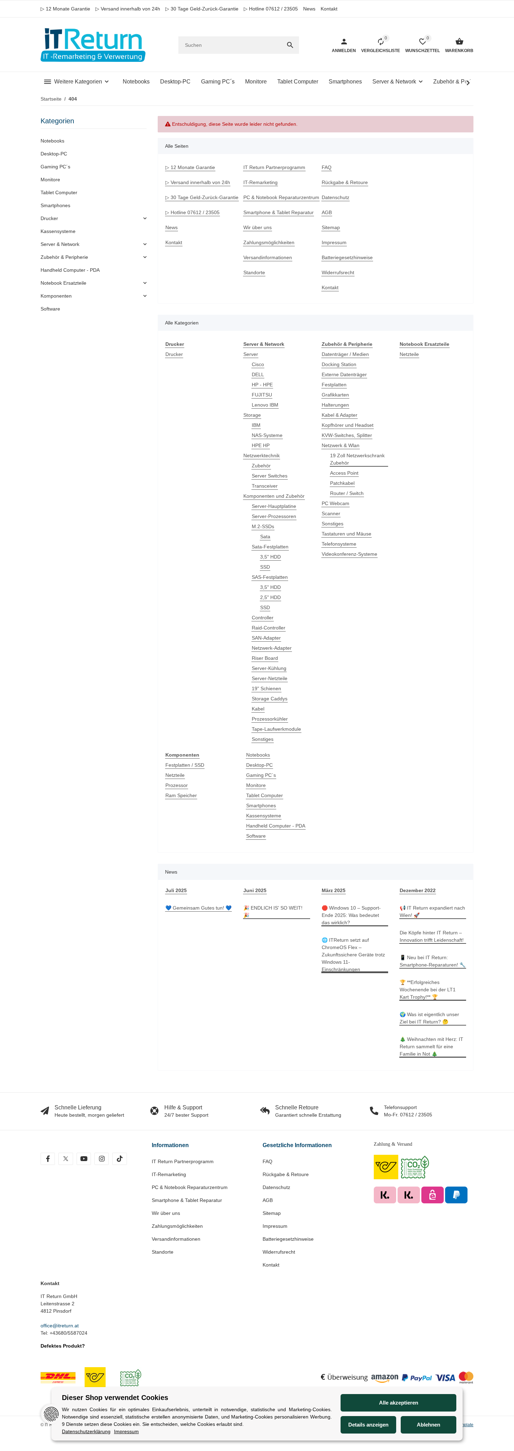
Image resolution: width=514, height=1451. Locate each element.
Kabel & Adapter (339, 415)
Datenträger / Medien (345, 354)
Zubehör (261, 465)
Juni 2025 (254, 890)
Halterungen (335, 405)
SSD (265, 567)
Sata (265, 536)
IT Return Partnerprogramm (183, 1161)
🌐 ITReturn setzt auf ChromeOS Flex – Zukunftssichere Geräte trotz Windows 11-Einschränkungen (353, 954)
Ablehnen (428, 1425)
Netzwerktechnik (261, 455)
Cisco (258, 364)
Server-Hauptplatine (274, 506)
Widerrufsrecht (279, 1252)
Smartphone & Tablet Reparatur (187, 1200)
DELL (258, 374)
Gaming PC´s (261, 775)
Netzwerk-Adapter (272, 648)
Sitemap (272, 1213)
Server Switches (269, 476)
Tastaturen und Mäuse (346, 534)
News (309, 9)
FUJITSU (262, 395)
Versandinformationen (176, 1239)
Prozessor (176, 785)
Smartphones (261, 805)
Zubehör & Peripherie (64, 257)
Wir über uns (166, 1213)
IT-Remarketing (169, 1174)
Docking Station (339, 364)
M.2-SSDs (263, 526)
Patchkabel (342, 483)
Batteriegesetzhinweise (288, 1239)
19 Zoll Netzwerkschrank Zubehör (357, 459)
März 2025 (333, 890)
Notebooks (258, 755)
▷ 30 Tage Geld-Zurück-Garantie (201, 9)
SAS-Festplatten (270, 577)
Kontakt (329, 9)
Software (256, 836)
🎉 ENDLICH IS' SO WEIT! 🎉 (272, 911)
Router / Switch (347, 493)
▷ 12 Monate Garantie (65, 9)
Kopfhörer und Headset (347, 425)
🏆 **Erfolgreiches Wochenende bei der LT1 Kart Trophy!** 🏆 (428, 989)
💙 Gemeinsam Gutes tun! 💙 (198, 908)
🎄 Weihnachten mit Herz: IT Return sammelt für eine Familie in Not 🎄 (431, 1046)
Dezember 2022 (418, 890)
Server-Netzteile (269, 678)
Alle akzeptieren (398, 1403)
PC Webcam (335, 503)
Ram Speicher (181, 795)
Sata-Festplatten (270, 546)
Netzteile (409, 354)
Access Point (344, 473)
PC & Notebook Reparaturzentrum (190, 1187)
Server (250, 354)
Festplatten (334, 384)
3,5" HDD (270, 557)
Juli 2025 (176, 890)
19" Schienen (266, 688)
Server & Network (60, 244)
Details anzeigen (368, 1425)
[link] (94, 218)
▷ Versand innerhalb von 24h (127, 9)
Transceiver (265, 486)
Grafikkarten (335, 395)
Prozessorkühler (270, 719)
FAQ (267, 1161)
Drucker (174, 354)
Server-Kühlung (269, 668)
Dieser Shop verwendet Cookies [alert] (115, 1397)
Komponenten (56, 296)
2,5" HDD (270, 597)
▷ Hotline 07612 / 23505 (271, 9)
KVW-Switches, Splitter (347, 435)
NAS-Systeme (267, 435)
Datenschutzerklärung (86, 1431)
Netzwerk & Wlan (340, 445)
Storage (252, 415)
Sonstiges (262, 739)
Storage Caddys (269, 698)
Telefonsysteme (339, 544)
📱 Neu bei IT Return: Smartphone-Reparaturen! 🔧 (432, 961)
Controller (262, 617)
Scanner (331, 513)
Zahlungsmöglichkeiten (177, 1226)
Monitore (256, 785)
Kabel (258, 709)
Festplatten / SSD (184, 765)
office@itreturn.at (60, 1325)
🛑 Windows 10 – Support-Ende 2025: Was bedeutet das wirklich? (351, 915)
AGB (268, 1200)
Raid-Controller (268, 627)
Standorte (162, 1252)
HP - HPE (262, 384)
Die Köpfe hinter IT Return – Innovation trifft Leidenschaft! (432, 936)
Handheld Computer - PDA (275, 826)
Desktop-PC (259, 765)
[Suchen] (290, 45)
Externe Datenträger (344, 374)
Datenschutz (276, 1187)
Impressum (275, 1226)
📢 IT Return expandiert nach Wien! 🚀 (432, 911)
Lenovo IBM (265, 405)
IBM (256, 425)
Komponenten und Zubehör (274, 496)
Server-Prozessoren (274, 516)
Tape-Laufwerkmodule (276, 729)
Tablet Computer (264, 795)
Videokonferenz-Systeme (349, 554)
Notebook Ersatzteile (63, 283)
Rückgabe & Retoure (286, 1174)
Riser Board (265, 658)
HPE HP (261, 445)
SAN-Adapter (266, 638)
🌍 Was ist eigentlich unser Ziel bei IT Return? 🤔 (429, 1018)
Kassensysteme (263, 815)
